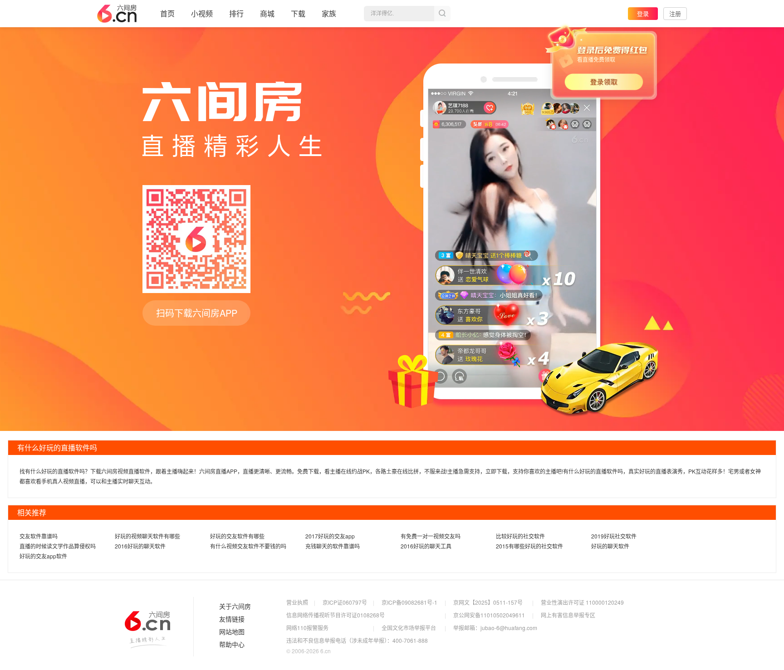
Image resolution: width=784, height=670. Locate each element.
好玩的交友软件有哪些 (237, 536)
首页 (167, 13)
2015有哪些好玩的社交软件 (529, 546)
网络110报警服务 (307, 627)
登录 (643, 13)
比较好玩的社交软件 (520, 536)
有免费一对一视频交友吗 (431, 536)
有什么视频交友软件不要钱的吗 (248, 546)
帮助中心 (232, 644)
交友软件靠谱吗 (39, 536)
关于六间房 (235, 606)
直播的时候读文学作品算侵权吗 (58, 546)
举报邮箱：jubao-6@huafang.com (495, 627)
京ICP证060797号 (345, 602)
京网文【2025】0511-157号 (488, 602)
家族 (329, 13)
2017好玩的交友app (330, 536)
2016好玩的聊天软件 (140, 546)
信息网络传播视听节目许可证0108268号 (335, 615)
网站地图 (232, 632)
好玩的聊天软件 (610, 546)
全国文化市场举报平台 (409, 627)
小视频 (202, 13)
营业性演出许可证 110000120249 (582, 602)
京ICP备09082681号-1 (409, 602)
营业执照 (297, 602)
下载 (298, 13)
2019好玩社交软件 (614, 536)
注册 (675, 13)
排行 (236, 13)
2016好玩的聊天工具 (426, 546)
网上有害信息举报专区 (568, 615)
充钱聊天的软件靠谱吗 (332, 546)
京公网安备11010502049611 (489, 615)
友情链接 (232, 619)
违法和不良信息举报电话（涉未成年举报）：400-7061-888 (357, 640)
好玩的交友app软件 (43, 556)
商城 (267, 13)
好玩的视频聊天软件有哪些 (147, 536)
